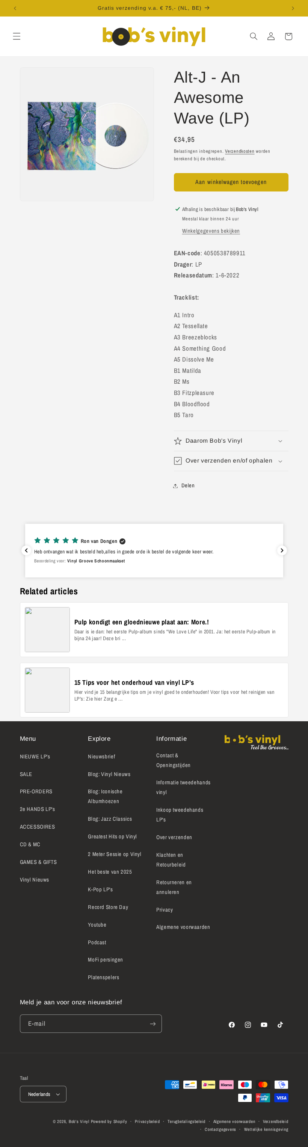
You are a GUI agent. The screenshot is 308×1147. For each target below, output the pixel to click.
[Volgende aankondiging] (293, 8)
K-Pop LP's (100, 889)
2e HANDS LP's (37, 809)
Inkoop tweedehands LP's (179, 814)
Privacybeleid (147, 1121)
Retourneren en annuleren (174, 887)
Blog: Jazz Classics (110, 819)
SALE (26, 774)
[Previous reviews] (26, 550)
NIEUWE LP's (35, 756)
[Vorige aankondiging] (15, 8)
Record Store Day (108, 907)
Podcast (97, 942)
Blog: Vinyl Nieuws (109, 774)
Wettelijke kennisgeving (266, 1129)
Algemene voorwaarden (183, 927)
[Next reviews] (282, 550)
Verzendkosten (240, 151)
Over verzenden (174, 837)
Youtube (97, 924)
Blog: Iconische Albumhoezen (105, 796)
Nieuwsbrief (101, 756)
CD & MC (30, 844)
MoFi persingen (105, 959)
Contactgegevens (220, 1129)
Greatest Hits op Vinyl (112, 836)
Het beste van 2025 (110, 872)
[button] (16, 36)
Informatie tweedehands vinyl (183, 787)
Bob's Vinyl (79, 1121)
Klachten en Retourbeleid (171, 859)
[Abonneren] (152, 1023)
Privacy (164, 909)
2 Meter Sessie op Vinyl (115, 854)
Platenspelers (103, 977)
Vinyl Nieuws (35, 879)
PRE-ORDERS (36, 791)
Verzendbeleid (275, 1121)
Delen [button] (188, 485)
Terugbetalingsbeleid (186, 1121)
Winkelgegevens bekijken (211, 231)
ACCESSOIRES (37, 826)
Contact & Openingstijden (173, 760)
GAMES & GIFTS (38, 862)
